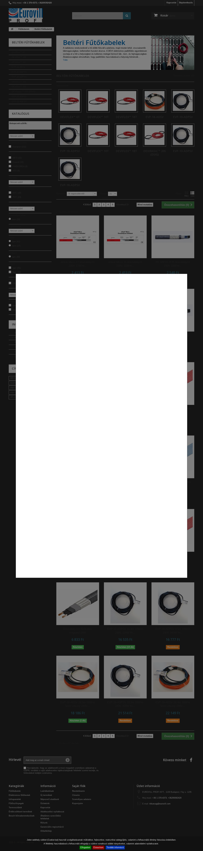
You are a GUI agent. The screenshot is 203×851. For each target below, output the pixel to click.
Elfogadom (85, 847)
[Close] (186, 579)
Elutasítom (98, 847)
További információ (115, 847)
